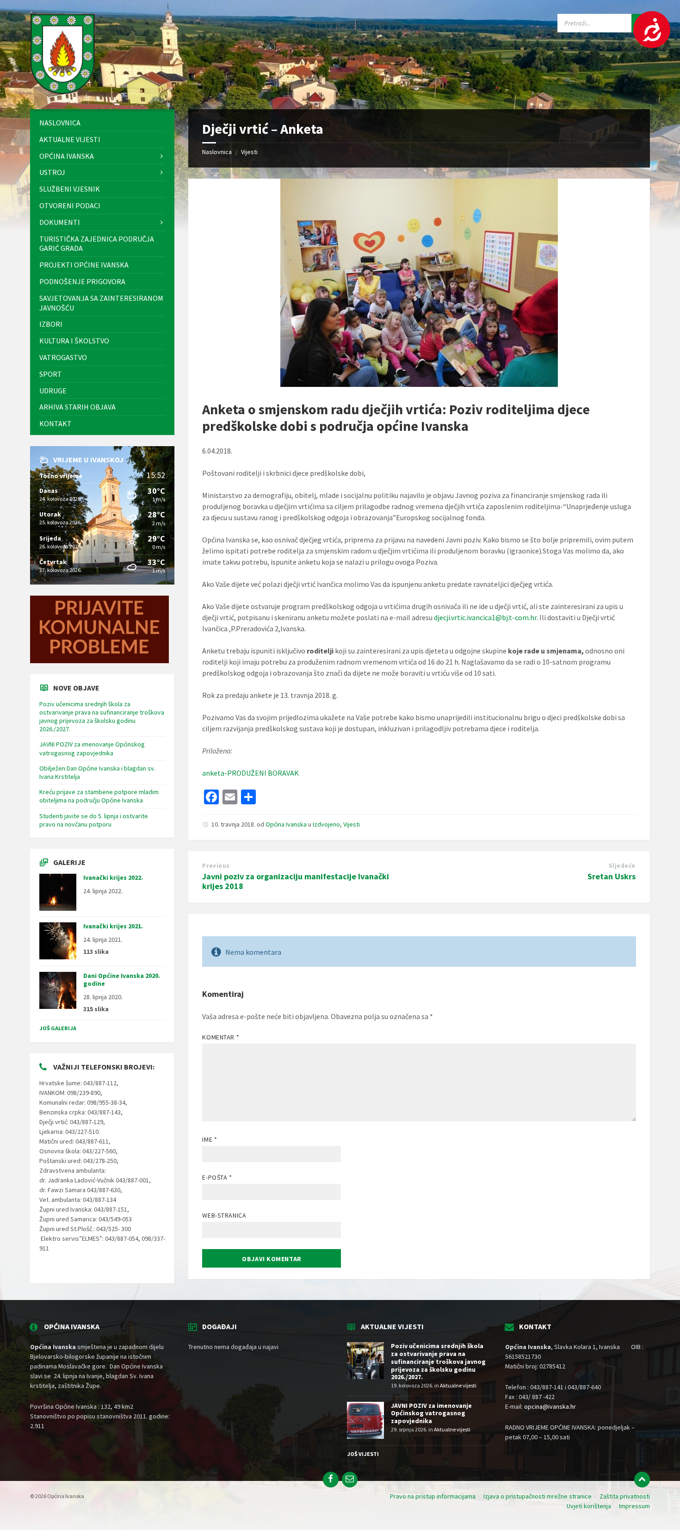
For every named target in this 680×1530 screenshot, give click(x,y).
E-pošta (217, 1177)
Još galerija (57, 1028)
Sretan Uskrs (611, 876)
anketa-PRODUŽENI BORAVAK (250, 772)
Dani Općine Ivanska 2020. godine (121, 979)
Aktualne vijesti (458, 1385)
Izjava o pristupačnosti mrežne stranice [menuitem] (537, 1496)
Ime (209, 1139)
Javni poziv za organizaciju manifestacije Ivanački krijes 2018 (295, 881)
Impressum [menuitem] (634, 1506)
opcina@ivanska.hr (550, 1406)
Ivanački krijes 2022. (113, 877)
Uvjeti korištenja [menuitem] (589, 1506)
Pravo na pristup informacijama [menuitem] (433, 1496)
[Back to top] (642, 1479)
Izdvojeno (326, 824)
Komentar (220, 1037)
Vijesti (249, 152)
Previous (215, 866)
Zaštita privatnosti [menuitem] (625, 1496)
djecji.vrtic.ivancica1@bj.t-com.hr (485, 617)
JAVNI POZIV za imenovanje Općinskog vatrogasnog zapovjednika (92, 748)
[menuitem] (102, 123)
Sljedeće (622, 866)
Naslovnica (217, 152)
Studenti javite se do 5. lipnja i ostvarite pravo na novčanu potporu (93, 820)
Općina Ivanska (286, 824)
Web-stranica (224, 1215)
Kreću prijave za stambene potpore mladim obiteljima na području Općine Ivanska (99, 796)
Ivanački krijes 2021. (113, 926)
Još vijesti (363, 1453)
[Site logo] (62, 91)
